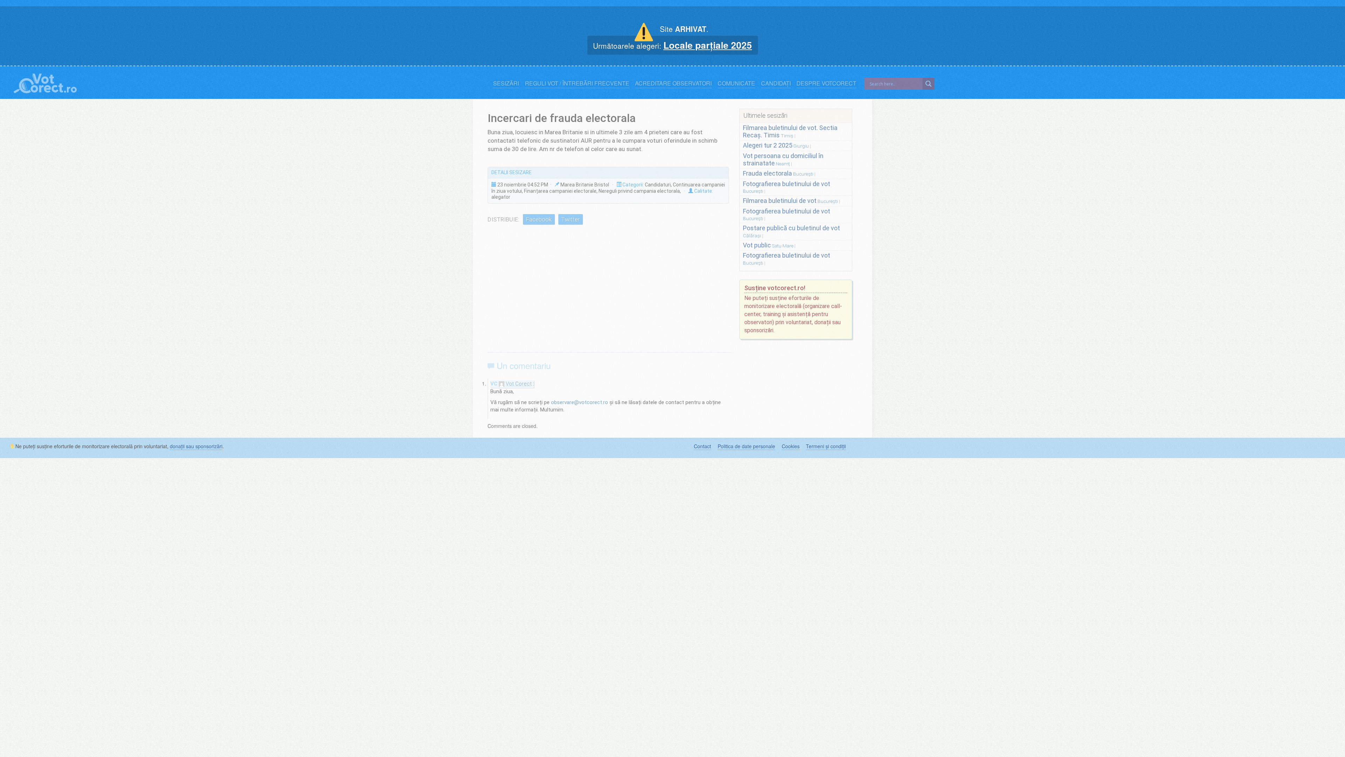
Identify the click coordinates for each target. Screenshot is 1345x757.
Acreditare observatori (673, 83)
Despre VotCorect (826, 83)
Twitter (570, 219)
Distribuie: (503, 219)
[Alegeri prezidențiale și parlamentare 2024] (45, 82)
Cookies (791, 446)
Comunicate (736, 83)
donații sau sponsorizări (196, 446)
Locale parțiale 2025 (707, 45)
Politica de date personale (746, 446)
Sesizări (506, 83)
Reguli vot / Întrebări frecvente (577, 83)
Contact (702, 446)
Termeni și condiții (826, 446)
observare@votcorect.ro (579, 402)
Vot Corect (519, 384)
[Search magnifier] (928, 84)
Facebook (539, 219)
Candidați (776, 83)
